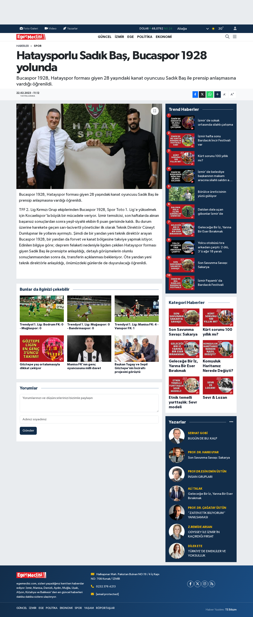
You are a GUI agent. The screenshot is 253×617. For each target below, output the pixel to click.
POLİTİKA (144, 37)
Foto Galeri (31, 28)
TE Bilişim (231, 609)
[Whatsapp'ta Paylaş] (209, 94)
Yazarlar (72, 28)
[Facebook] (190, 584)
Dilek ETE (195, 546)
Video (53, 28)
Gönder (28, 430)
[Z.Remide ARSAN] (177, 531)
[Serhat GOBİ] (177, 435)
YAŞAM (89, 608)
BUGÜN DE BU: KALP (202, 438)
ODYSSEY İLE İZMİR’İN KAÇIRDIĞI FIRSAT (204, 534)
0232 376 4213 (106, 586)
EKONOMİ (164, 37)
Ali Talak (195, 488)
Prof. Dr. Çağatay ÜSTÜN (207, 507)
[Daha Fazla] (217, 94)
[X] (197, 584)
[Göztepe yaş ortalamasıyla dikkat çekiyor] (42, 348)
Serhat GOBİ (198, 433)
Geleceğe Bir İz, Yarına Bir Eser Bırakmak (210, 496)
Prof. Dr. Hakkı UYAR (203, 452)
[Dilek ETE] (177, 550)
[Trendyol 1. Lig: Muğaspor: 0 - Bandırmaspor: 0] (89, 308)
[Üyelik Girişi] (233, 28)
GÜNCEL (104, 37)
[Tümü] (231, 422)
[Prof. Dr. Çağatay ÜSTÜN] (177, 512)
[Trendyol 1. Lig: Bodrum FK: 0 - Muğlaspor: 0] (42, 308)
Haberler (22, 46)
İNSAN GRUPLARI (200, 477)
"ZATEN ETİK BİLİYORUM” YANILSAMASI (206, 515)
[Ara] (227, 37)
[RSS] (212, 584)
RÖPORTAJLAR (105, 608)
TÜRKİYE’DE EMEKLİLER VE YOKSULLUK (207, 553)
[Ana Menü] (235, 37)
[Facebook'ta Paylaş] (195, 94)
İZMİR (119, 37)
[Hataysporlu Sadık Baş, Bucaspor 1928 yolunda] (89, 146)
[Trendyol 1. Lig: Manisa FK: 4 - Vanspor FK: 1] (137, 308)
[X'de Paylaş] (202, 94)
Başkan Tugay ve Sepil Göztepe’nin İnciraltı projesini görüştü (131, 368)
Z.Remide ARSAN (200, 527)
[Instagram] (204, 584)
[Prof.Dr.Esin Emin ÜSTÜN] (177, 474)
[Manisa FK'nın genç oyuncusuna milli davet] (89, 348)
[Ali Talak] (177, 493)
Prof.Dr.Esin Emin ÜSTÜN (207, 471)
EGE (130, 37)
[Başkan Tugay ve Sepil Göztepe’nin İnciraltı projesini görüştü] (137, 348)
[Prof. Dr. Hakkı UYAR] (177, 455)
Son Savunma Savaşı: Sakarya (209, 457)
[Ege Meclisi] (31, 36)
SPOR (38, 46)
